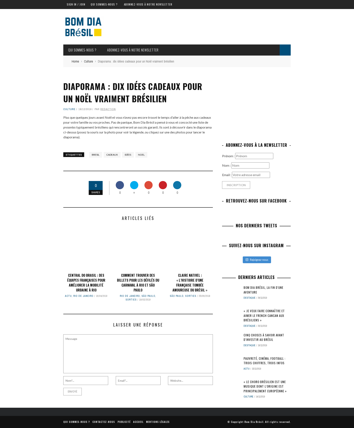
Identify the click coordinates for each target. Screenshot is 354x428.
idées (128, 154)
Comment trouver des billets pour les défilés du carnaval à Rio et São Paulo (138, 283)
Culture (69, 109)
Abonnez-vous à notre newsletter (148, 4)
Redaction (108, 109)
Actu (68, 296)
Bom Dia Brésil (253, 421)
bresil (95, 154)
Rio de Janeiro (83, 296)
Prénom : (228, 156)
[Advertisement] (256, 103)
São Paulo (148, 296)
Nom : (226, 165)
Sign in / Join (76, 4)
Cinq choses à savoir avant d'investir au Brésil (264, 337)
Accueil (138, 421)
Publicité (124, 421)
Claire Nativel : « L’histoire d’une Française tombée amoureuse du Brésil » (189, 283)
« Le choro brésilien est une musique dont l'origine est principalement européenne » (265, 386)
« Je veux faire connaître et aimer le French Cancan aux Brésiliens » (264, 315)
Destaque (249, 297)
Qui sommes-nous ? (104, 4)
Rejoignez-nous (259, 259)
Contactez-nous (103, 421)
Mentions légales (158, 421)
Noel (141, 154)
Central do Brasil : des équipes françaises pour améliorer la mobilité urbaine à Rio (86, 283)
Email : (227, 175)
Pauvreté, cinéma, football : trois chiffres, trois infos (264, 360)
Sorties (131, 299)
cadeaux (112, 154)
